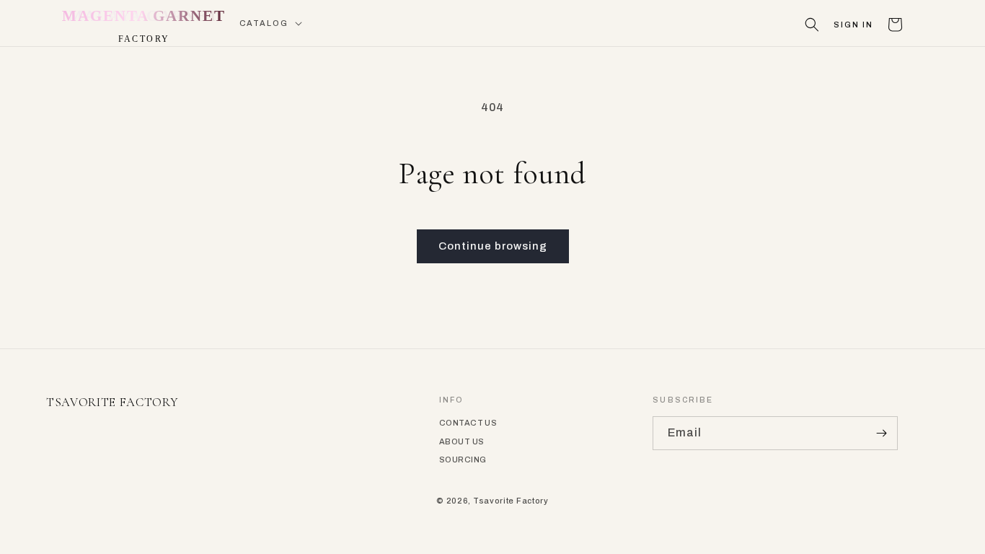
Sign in (853, 25)
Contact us (468, 422)
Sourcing (463, 459)
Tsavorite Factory (511, 500)
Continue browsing (492, 246)
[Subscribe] (881, 433)
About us (462, 441)
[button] (270, 23)
